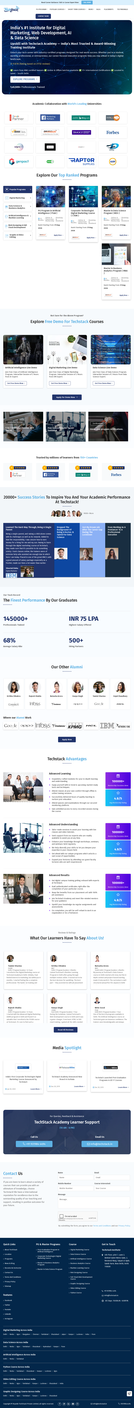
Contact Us (9, 1272)
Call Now (87, 2)
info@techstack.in (101, 1144)
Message (61, 1194)
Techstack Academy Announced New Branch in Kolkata (67, 1078)
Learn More (35, 1089)
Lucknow (79, 1334)
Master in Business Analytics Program (48, 1264)
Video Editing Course (78, 1288)
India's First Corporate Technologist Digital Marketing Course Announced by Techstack (23, 1079)
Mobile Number (64, 1183)
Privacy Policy (124, 1226)
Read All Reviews (65, 1030)
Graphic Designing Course (80, 1284)
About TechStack (11, 1250)
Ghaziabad (55, 1334)
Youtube (8, 1309)
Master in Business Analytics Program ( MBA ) (115, 270)
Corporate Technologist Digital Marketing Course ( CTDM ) (83, 213)
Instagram (9, 1319)
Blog (98, 9)
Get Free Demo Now (15, 383)
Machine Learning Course (79, 1268)
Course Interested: (102, 1183)
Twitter (7, 1305)
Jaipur (64, 1334)
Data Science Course (78, 1254)
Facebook (8, 1300)
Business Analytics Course (80, 1263)
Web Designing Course (79, 1272)
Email (96, 1173)
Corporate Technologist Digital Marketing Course (49, 1257)
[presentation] (129, 427)
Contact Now (43, 16)
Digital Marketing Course (79, 1250)
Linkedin (8, 1314)
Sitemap (8, 1286)
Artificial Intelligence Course (81, 1259)
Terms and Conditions (102, 1226)
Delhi (5, 1334)
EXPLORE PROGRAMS (24, 79)
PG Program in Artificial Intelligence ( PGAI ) (49, 211)
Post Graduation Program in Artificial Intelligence (48, 1251)
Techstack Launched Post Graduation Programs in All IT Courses (110, 1079)
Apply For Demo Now (65, 397)
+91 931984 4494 (35, 1144)
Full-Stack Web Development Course (81, 1278)
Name (60, 1173)
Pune (93, 1334)
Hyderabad (47, 1346)
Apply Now (58, 235)
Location (8, 1254)
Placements (108, 9)
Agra (18, 1334)
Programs (9, 1259)
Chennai (36, 1334)
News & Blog (10, 1263)
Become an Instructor (13, 1268)
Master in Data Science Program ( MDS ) (115, 211)
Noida (12, 1334)
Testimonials (122, 9)
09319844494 (126, 1404)
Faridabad (44, 1334)
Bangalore (26, 1334)
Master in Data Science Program (50, 1269)
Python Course (76, 1293)
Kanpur (71, 1334)
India (87, 1334)
